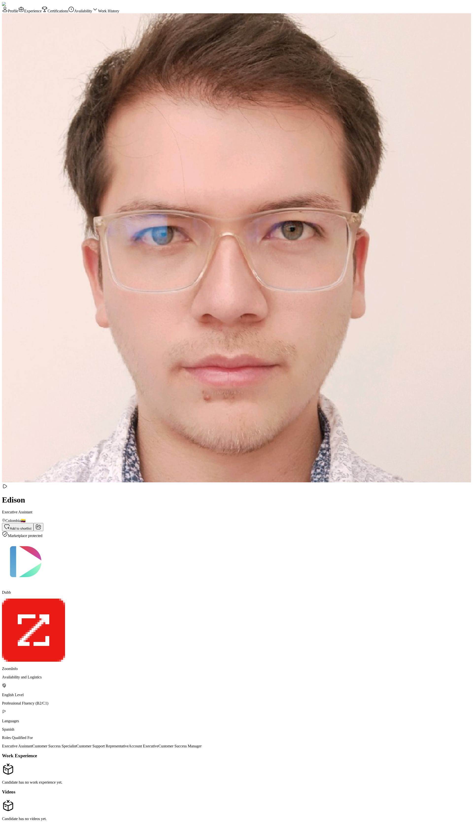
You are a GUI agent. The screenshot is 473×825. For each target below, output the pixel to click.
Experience (33, 11)
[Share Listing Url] (38, 527)
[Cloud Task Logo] (17, 4)
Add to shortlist (21, 528)
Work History (108, 11)
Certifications (58, 11)
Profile (13, 11)
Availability (83, 11)
